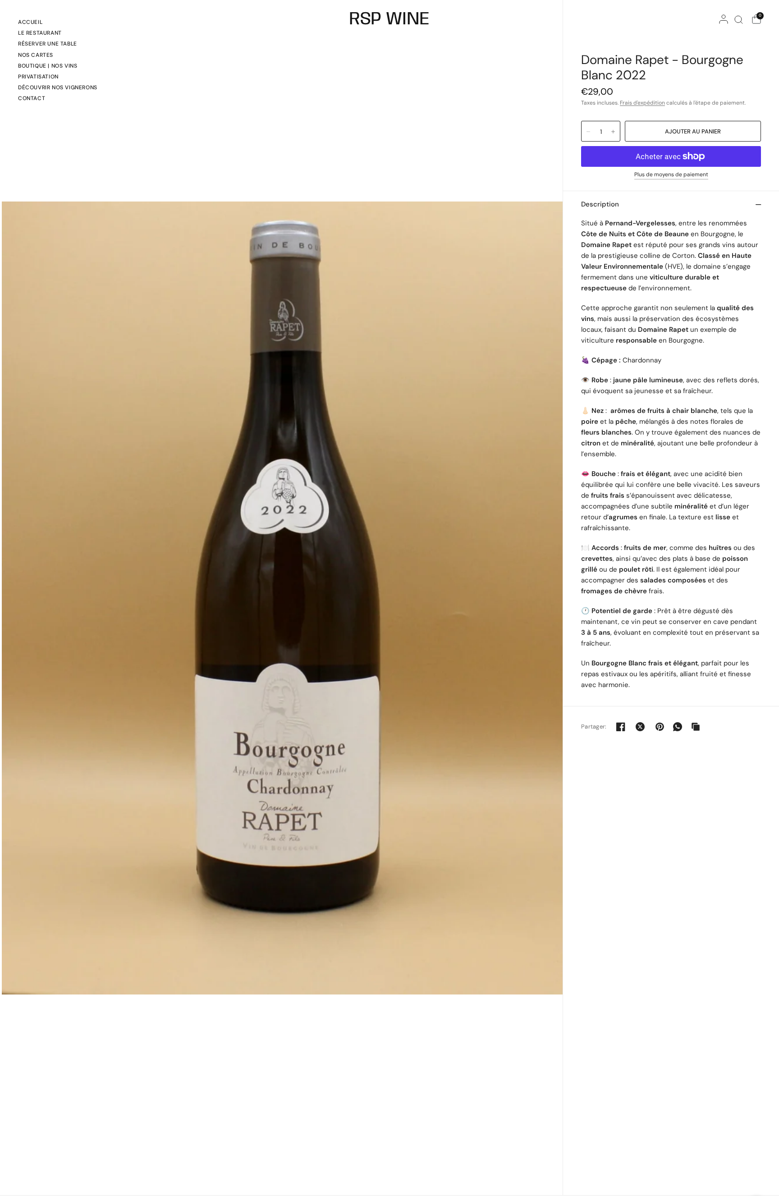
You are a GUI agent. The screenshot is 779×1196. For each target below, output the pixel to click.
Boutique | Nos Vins (47, 65)
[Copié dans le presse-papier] (696, 727)
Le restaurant (40, 33)
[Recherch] (738, 19)
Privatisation (38, 76)
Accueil (30, 22)
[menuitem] (57, 23)
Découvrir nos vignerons (57, 87)
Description (600, 204)
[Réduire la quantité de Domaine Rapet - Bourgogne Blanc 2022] (588, 131)
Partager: (593, 726)
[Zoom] (282, 597)
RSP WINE (389, 19)
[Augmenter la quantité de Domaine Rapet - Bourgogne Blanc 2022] (613, 131)
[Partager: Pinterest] (660, 727)
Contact (31, 98)
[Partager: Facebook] (621, 727)
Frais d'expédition (642, 102)
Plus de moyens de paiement (671, 174)
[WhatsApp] (678, 727)
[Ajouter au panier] (693, 131)
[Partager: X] (640, 727)
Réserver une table (47, 43)
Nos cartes (35, 55)
